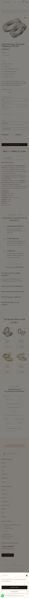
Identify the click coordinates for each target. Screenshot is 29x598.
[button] (26, 575)
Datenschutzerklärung (15, 595)
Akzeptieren (15, 587)
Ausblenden (14, 591)
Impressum (22, 595)
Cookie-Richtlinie (8, 595)
